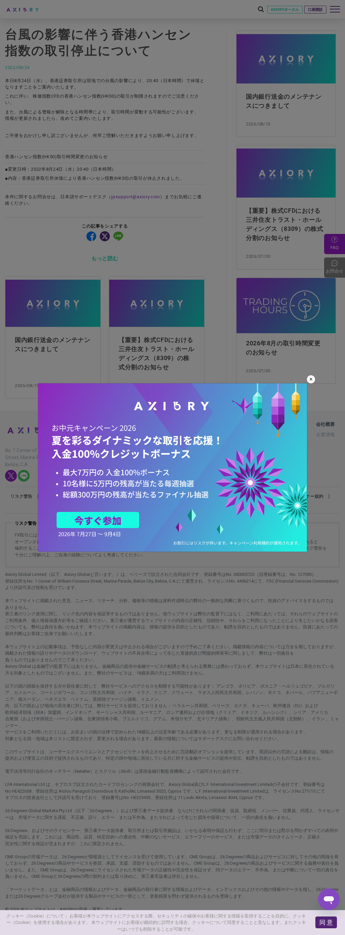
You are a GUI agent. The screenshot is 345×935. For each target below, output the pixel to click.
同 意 (326, 922)
